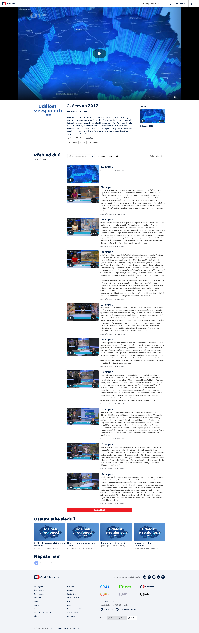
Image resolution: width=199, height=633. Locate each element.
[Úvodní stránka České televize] (47, 577)
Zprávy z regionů (93, 142)
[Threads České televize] (163, 577)
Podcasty (37, 601)
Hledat (170, 3)
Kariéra (70, 605)
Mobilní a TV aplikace (42, 612)
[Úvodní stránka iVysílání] (10, 3)
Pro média (71, 586)
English (51, 628)
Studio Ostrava (73, 598)
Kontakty (71, 616)
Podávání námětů (74, 609)
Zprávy (82, 142)
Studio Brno (72, 594)
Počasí (36, 605)
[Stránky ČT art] (123, 595)
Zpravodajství (73, 142)
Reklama (70, 590)
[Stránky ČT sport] (125, 587)
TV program (39, 586)
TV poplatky (39, 594)
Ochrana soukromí (62, 628)
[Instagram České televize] (144, 577)
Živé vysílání (39, 590)
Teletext (37, 598)
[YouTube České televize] (154, 577)
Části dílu (84, 111)
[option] (112, 618)
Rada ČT (70, 601)
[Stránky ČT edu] (144, 595)
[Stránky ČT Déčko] (104, 595)
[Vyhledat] (92, 156)
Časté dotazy (72, 612)
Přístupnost (76, 628)
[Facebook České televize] (149, 577)
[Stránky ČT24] (104, 587)
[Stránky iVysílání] (147, 587)
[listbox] (122, 618)
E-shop (37, 609)
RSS (163, 628)
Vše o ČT (37, 616)
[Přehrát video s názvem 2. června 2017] (99, 53)
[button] (99, 53)
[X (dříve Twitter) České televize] (158, 577)
